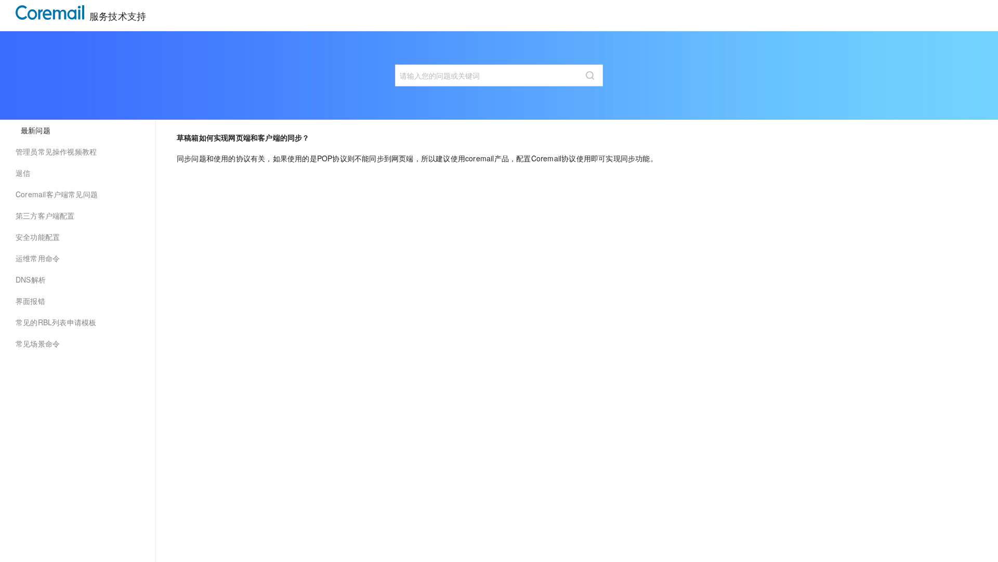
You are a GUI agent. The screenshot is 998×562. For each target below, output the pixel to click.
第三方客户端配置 (45, 215)
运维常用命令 (38, 258)
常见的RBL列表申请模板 (56, 322)
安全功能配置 (38, 237)
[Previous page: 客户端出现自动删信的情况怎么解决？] (229, 198)
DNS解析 (31, 279)
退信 (23, 173)
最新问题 (35, 130)
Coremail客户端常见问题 (57, 194)
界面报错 (30, 301)
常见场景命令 (38, 343)
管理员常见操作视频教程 (56, 151)
